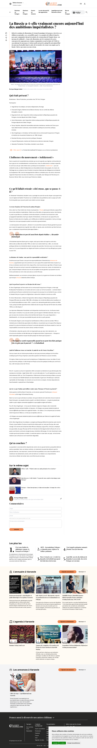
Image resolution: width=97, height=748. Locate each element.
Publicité (37, 733)
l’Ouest (41, 210)
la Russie (18, 277)
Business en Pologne (17, 12)
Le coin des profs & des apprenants (44, 11)
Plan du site (40, 745)
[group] (83, 12)
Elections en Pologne (25, 12)
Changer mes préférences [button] (73, 743)
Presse (37, 735)
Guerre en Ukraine (33, 12)
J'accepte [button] (55, 743)
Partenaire (38, 731)
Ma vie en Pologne (67, 12)
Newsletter (29, 731)
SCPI (48, 729)
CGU (36, 738)
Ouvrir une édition (40, 728)
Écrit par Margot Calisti (15, 89)
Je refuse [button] (62, 743)
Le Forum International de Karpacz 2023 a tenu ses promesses (40, 150)
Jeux (48, 738)
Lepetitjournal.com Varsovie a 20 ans (56, 11)
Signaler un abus (39, 740)
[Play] (83, 12)
